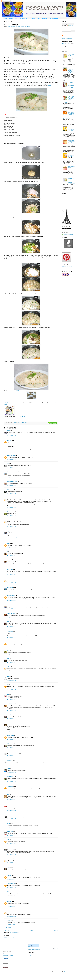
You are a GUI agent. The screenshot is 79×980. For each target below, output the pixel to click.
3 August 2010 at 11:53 (11, 718)
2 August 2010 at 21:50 (11, 450)
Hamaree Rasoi (10, 723)
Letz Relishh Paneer (18, 390)
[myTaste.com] (31, 955)
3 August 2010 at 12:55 (11, 739)
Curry (17, 26)
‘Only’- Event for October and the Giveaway (71, 155)
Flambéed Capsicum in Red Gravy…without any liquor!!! (70, 70)
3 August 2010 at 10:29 (11, 680)
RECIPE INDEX (44, 18)
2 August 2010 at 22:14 (11, 493)
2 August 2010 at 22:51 (11, 526)
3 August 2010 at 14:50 (11, 747)
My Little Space (10, 703)
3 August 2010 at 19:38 (11, 790)
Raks (8, 839)
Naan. (49, 85)
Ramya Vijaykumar (11, 613)
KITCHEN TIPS (22, 18)
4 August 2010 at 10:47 (11, 843)
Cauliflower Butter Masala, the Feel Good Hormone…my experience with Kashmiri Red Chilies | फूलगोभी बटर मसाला (68, 114)
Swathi (8, 543)
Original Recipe (27, 26)
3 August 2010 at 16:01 (11, 772)
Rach (8, 621)
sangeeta (9, 559)
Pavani (8, 867)
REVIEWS (16, 18)
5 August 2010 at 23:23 (11, 916)
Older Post (56, 930)
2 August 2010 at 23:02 (11, 538)
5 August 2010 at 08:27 (11, 897)
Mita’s (27, 402)
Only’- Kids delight (20, 416)
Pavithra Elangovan (11, 595)
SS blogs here (10, 489)
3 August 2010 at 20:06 (11, 799)
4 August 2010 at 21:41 (11, 879)
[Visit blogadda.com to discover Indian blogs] (5, 963)
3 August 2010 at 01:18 (11, 591)
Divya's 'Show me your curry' (11, 402)
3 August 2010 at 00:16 (11, 565)
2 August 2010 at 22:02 (11, 467)
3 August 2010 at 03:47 (11, 608)
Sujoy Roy (9, 920)
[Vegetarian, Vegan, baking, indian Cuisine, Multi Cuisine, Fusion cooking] (14, 955)
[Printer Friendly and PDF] (52, 423)
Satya (8, 530)
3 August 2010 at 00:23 (11, 574)
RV (8, 891)
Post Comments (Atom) (14, 932)
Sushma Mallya (10, 735)
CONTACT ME (11, 18)
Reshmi (8, 676)
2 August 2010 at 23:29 (11, 547)
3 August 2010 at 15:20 (11, 755)
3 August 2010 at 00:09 (11, 555)
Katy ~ (8, 605)
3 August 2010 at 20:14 (11, 810)
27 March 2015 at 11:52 (11, 924)
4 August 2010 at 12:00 (11, 862)
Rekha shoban (10, 743)
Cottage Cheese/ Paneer (11, 26)
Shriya (8, 823)
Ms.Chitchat (9, 760)
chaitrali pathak (10, 714)
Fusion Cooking (21, 26)
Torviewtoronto (10, 511)
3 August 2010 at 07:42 (11, 645)
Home (31, 930)
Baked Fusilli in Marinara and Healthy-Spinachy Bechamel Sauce (71, 181)
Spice (8, 794)
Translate (71, 25)
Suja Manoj (9, 901)
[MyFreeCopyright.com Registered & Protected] (68, 268)
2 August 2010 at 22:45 (11, 507)
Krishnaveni (9, 858)
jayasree (9, 847)
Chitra (8, 768)
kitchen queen (10, 587)
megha (8, 430)
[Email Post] (6, 422)
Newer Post (7, 930)
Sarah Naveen (10, 815)
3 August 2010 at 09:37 (11, 654)
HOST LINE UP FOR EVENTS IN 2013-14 (33, 18)
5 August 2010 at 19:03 (11, 906)
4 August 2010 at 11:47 (11, 854)
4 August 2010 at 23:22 (11, 887)
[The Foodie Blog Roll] (57, 948)
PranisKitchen (10, 831)
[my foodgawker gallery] (68, 247)
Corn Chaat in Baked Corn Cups (71, 55)
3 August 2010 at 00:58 (11, 582)
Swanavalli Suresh (11, 883)
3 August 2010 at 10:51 (11, 699)
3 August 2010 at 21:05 (11, 818)
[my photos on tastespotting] (67, 234)
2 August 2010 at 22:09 (11, 477)
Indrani (8, 666)
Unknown (9, 519)
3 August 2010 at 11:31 (11, 710)
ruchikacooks (10, 631)
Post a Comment (9, 927)
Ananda (8, 911)
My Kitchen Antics (11, 751)
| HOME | (5, 18)
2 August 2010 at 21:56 (11, 459)
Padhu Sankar (10, 786)
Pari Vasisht (14, 422)
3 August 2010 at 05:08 (11, 617)
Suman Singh (10, 569)
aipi (8, 694)
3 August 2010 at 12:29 (11, 731)
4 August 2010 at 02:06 (11, 835)
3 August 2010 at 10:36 (11, 689)
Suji (8, 463)
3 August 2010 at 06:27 (11, 626)
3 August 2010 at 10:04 (11, 662)
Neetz (8, 650)
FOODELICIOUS (65, 43)
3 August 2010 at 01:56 (11, 600)
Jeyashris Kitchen (11, 776)
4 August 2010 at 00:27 (11, 827)
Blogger (64, 971)
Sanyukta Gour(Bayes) (12, 471)
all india (32, 946)
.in (32, 945)
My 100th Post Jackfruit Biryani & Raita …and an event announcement (71, 85)
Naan (27, 77)
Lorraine (9, 804)
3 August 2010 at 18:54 (11, 781)
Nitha (8, 658)
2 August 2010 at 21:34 (11, 435)
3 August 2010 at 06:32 (11, 637)
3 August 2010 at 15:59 (11, 763)
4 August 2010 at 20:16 (11, 870)
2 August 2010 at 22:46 (11, 515)
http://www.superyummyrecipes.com (14, 537)
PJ (7, 684)
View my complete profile (67, 38)
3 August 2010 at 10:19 (11, 671)
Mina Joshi (9, 440)
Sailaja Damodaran (11, 455)
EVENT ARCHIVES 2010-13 (53, 18)
